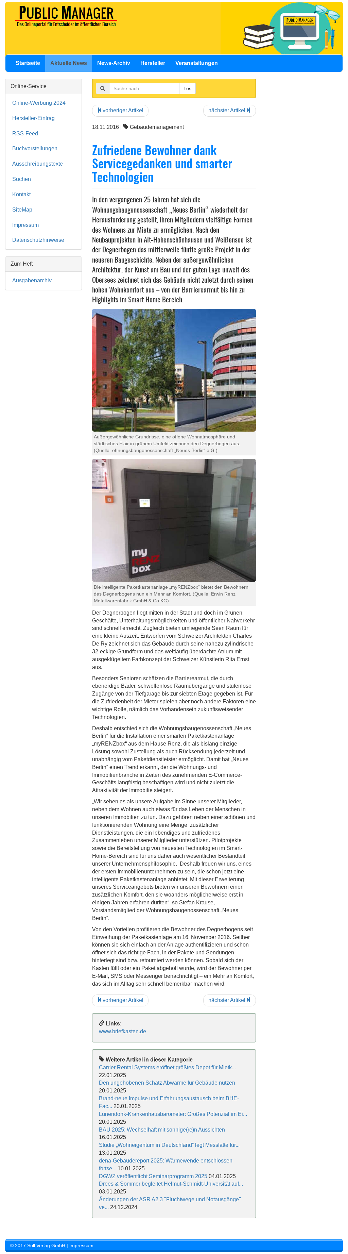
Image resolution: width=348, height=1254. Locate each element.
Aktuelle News (68, 63)
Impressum (25, 225)
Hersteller (152, 63)
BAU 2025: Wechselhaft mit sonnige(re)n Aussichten (162, 1130)
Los (187, 88)
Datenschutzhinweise (38, 240)
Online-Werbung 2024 (39, 103)
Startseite (28, 63)
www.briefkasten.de (122, 1031)
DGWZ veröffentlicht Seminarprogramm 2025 (153, 1176)
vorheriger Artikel (123, 110)
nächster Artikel (226, 110)
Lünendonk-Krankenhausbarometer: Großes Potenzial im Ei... (173, 1114)
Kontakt (21, 194)
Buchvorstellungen (34, 148)
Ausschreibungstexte (37, 164)
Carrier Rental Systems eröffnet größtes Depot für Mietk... (167, 1067)
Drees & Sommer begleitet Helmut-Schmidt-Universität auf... (171, 1184)
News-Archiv (113, 63)
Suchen (21, 179)
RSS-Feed (25, 133)
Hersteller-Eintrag (33, 118)
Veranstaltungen (196, 63)
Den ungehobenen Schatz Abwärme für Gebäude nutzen (167, 1083)
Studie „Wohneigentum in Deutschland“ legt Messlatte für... (169, 1145)
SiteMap (22, 210)
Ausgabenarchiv (32, 280)
